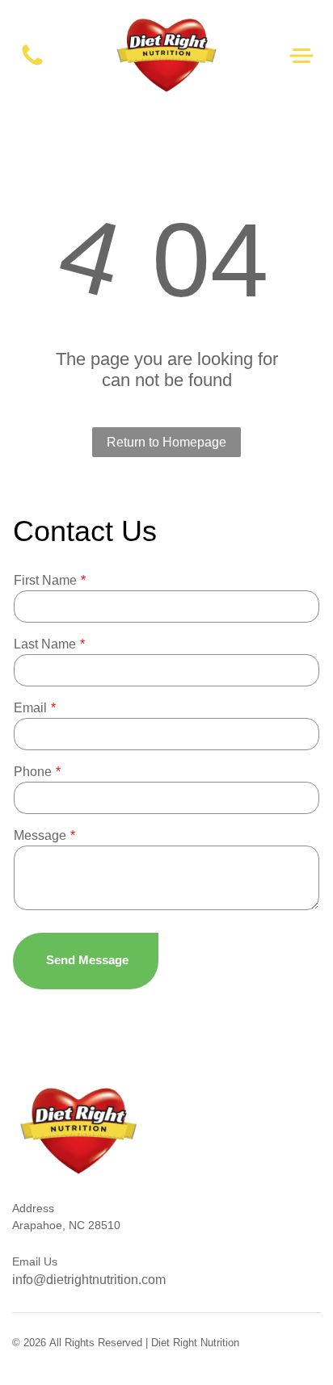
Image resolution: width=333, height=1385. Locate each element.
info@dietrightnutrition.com (89, 1279)
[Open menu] (301, 56)
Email (30, 708)
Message (40, 835)
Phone (33, 772)
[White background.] (32, 64)
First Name (45, 580)
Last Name (45, 644)
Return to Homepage (166, 442)
